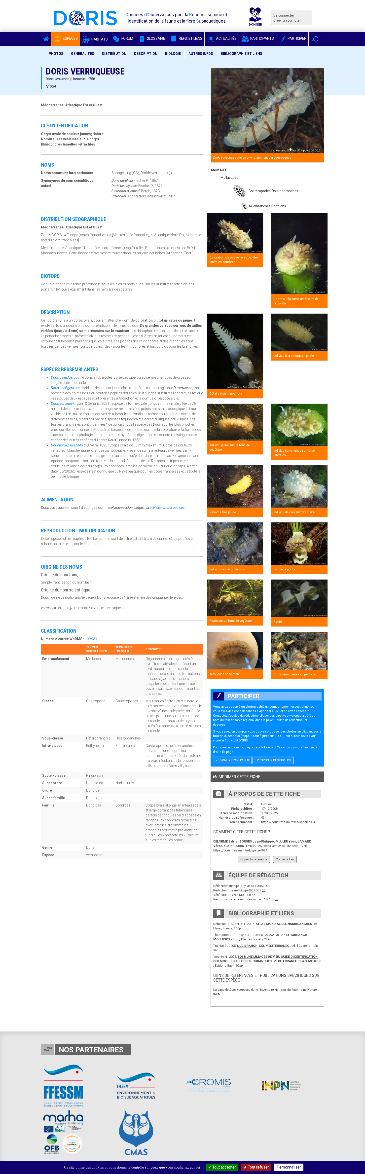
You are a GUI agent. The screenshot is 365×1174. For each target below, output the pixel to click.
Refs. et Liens (190, 38)
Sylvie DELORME (254, 886)
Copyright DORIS (236, 740)
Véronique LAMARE (260, 899)
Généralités (82, 54)
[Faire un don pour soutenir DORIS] (255, 17)
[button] (315, 39)
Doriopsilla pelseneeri (67, 445)
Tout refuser (258, 1167)
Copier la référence (253, 859)
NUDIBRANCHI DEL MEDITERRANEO (263, 946)
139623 (91, 639)
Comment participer (233, 760)
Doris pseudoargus (65, 377)
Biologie (173, 54)
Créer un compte (286, 20)
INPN (216, 994)
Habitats (99, 39)
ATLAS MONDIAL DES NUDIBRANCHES (284, 924)
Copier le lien (285, 859)
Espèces (70, 38)
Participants (262, 38)
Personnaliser (289, 1167)
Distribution (114, 54)
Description (145, 54)
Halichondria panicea (168, 508)
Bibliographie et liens (241, 54)
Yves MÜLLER (241, 895)
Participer (296, 38)
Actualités (226, 38)
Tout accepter (223, 1167)
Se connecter (283, 15)
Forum (127, 38)
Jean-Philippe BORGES (245, 890)
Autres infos (200, 54)
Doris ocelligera (62, 388)
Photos (56, 54)
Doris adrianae (62, 403)
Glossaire (155, 38)
